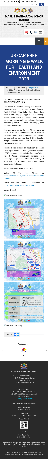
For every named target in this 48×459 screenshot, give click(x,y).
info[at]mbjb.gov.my (25, 399)
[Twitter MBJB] (9, 1)
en (35, 4)
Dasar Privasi (19, 454)
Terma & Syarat (9, 454)
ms (32, 4)
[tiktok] (20, 1)
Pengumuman (33, 88)
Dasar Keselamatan (30, 454)
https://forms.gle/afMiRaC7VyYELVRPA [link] (19, 185)
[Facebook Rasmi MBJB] (5, 1)
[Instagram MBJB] (12, 1)
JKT (24, 356)
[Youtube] (16, 1)
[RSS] (23, 1)
